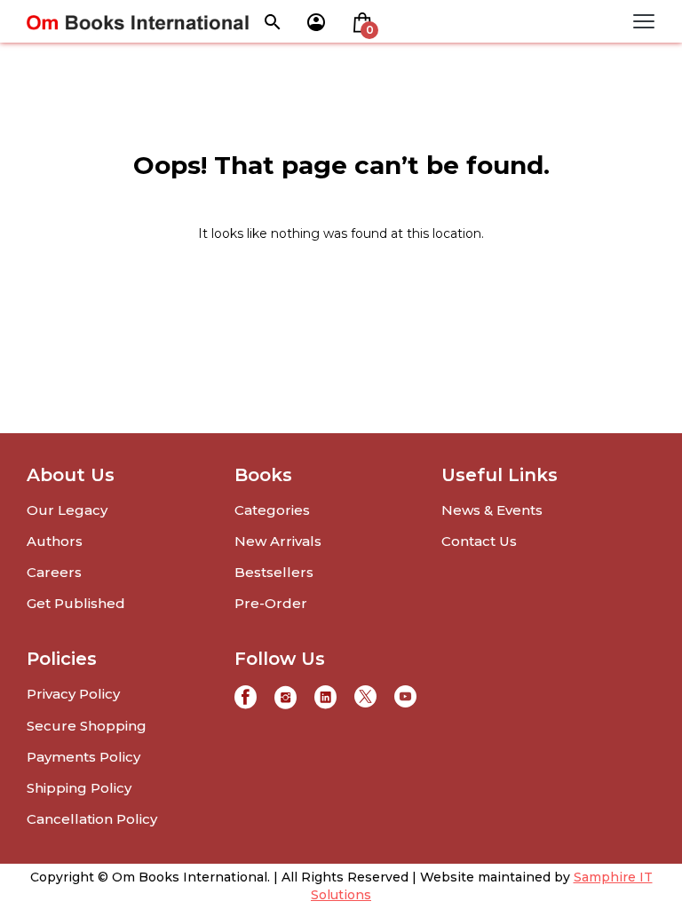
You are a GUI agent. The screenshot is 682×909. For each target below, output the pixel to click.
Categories (272, 510)
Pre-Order (270, 603)
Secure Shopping (87, 725)
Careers (54, 572)
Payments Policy (83, 756)
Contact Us (479, 541)
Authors (55, 541)
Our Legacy (67, 510)
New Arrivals (277, 541)
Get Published (76, 603)
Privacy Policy (73, 693)
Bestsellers (273, 572)
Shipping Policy (79, 787)
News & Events (492, 510)
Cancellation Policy (92, 818)
